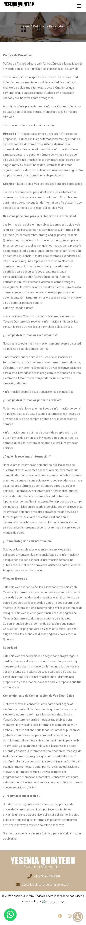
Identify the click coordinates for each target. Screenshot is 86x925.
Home (24, 26)
